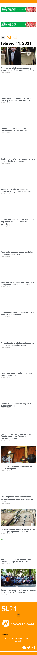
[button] (3, 37)
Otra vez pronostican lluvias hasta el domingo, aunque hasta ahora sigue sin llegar (17, 499)
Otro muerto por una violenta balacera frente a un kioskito (16, 374)
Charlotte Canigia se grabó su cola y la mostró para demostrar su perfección (17, 99)
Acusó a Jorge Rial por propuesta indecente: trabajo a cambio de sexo (16, 190)
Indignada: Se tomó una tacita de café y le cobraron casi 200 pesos (18, 314)
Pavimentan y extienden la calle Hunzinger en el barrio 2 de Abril (14, 130)
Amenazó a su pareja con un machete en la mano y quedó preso (17, 253)
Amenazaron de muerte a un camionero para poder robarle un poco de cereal (17, 283)
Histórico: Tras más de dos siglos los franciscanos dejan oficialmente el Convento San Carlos (16, 436)
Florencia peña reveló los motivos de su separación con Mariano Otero (17, 344)
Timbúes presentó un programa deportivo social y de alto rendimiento (18, 160)
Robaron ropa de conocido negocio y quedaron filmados (16, 405)
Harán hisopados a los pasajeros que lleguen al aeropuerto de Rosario (16, 560)
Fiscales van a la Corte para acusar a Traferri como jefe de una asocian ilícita (17, 69)
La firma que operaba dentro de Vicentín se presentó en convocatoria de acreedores (17, 221)
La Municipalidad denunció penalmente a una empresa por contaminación (18, 530)
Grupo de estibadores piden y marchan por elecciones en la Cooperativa (18, 591)
